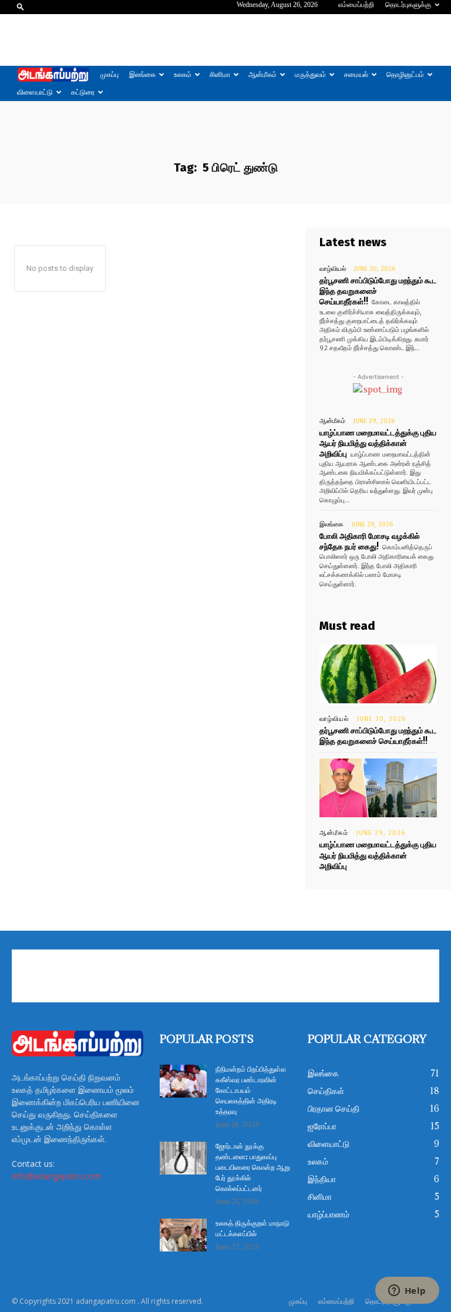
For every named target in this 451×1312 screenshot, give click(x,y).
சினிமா (220, 75)
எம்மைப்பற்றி (356, 5)
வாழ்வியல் (332, 269)
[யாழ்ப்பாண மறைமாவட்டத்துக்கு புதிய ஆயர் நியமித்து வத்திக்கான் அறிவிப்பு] (378, 788)
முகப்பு (109, 75)
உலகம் (182, 75)
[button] (20, 6)
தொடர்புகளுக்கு (408, 5)
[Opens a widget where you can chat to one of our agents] (407, 1291)
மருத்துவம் (310, 75)
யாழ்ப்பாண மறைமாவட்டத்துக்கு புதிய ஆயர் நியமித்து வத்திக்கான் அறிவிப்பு (377, 443)
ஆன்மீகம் (262, 75)
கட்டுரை (83, 92)
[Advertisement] (225, 40)
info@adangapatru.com (56, 1176)
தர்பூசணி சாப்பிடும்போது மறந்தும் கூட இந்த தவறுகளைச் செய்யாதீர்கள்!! (378, 736)
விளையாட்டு (35, 92)
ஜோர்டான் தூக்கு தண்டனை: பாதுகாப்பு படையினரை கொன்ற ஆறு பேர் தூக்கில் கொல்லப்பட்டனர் (253, 1168)
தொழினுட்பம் (405, 75)
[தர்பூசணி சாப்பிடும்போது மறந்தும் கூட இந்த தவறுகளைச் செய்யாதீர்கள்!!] (378, 674)
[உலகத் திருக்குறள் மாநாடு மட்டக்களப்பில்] (183, 1235)
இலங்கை (142, 75)
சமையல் (356, 75)
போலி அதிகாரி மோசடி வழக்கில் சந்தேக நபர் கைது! (369, 541)
